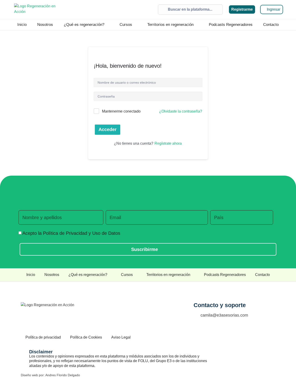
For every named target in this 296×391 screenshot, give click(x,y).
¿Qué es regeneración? (84, 24)
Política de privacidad (43, 337)
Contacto (271, 24)
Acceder (108, 129)
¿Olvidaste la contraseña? (180, 111)
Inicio (22, 24)
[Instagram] (248, 336)
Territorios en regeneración (170, 24)
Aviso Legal (121, 337)
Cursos (126, 24)
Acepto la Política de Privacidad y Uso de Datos (71, 233)
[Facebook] (238, 336)
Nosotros (45, 24)
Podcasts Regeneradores (231, 24)
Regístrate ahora (168, 143)
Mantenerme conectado (121, 111)
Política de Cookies (86, 337)
